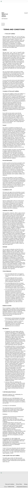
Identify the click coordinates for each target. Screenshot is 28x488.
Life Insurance (5, 18)
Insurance (4, 16)
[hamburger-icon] (25, 13)
